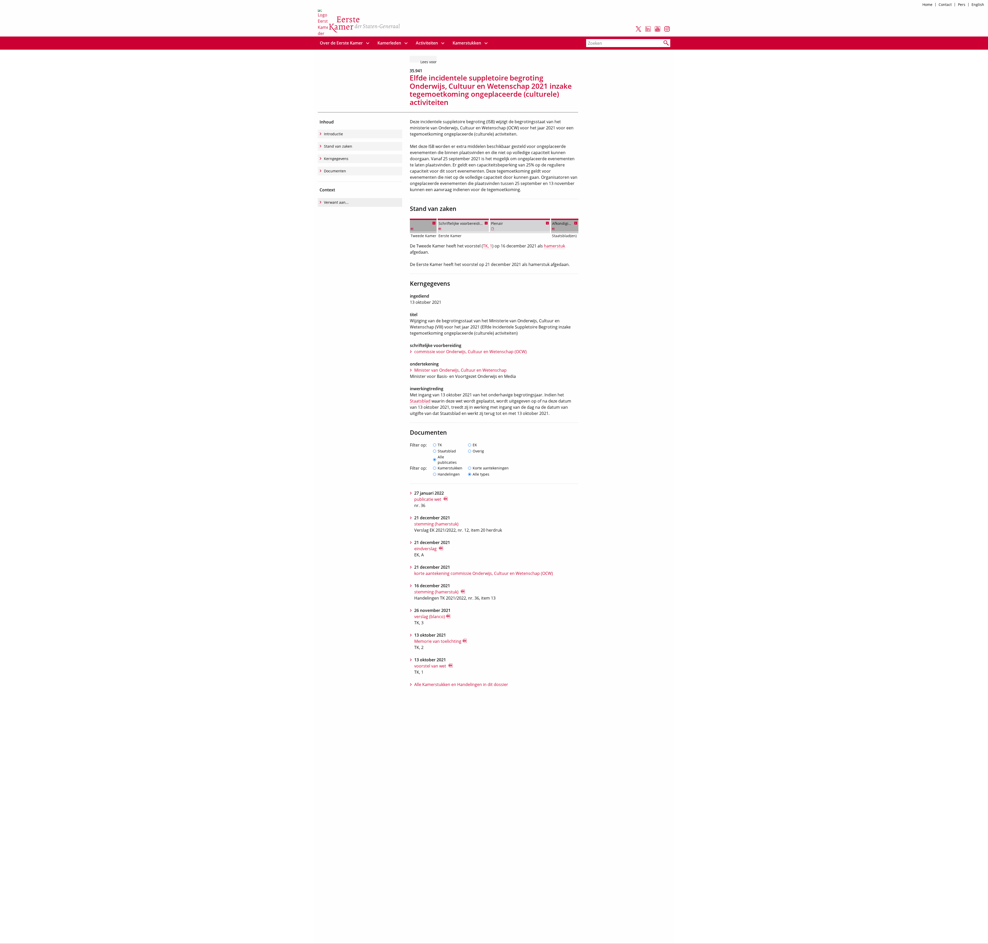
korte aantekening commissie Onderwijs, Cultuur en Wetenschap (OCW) (483, 573)
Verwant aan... (336, 202)
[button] (434, 222)
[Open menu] (368, 43)
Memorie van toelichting (437, 641)
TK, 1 (487, 246)
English (978, 4)
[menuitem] (341, 43)
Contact (945, 4)
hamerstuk (554, 246)
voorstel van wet (430, 666)
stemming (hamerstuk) (436, 524)
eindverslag (426, 548)
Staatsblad (420, 401)
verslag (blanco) (429, 616)
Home (927, 4)
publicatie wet (428, 499)
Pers (961, 4)
